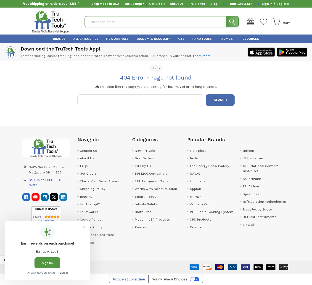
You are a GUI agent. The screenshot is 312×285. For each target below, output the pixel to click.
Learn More (202, 56)
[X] (54, 197)
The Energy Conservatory (209, 166)
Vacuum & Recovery (153, 39)
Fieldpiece (198, 151)
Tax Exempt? (134, 4)
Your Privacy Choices (169, 279)
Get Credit (157, 4)
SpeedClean (252, 194)
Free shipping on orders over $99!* (50, 4)
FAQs (84, 166)
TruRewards (89, 212)
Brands (59, 39)
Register (283, 4)
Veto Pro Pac (199, 204)
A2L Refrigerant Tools (152, 181)
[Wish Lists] (264, 21)
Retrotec (196, 227)
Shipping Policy (92, 189)
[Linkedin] (63, 197)
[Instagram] (45, 197)
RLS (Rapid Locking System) (212, 212)
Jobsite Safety (146, 204)
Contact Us (88, 151)
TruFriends (197, 4)
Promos (226, 39)
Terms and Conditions (97, 235)
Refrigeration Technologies (264, 202)
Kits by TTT (143, 166)
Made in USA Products (152, 219)
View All (249, 225)
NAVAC (195, 173)
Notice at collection (129, 279)
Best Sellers (144, 158)
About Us (177, 4)
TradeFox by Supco (257, 209)
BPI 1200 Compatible (151, 173)
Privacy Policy (91, 227)
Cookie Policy (90, 219)
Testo (194, 158)
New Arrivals (117, 39)
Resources (250, 39)
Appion (195, 189)
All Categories (85, 39)
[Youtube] (36, 197)
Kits (181, 39)
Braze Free (143, 212)
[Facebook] (26, 197)
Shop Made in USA (105, 4)
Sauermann (252, 179)
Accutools (198, 181)
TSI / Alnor (251, 186)
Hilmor (195, 196)
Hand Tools (202, 39)
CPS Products (200, 219)
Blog (213, 4)
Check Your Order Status (99, 181)
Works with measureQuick (156, 189)
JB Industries (253, 158)
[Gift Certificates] (251, 21)
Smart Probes (145, 196)
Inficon (248, 151)
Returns (86, 196)
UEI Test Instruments (259, 217)
